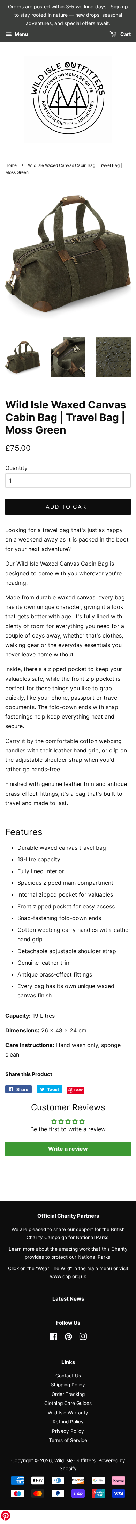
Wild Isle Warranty (68, 1412)
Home (11, 165)
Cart (125, 34)
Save (78, 1089)
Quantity (16, 467)
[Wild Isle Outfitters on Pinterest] (68, 1338)
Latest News (68, 1298)
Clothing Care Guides (68, 1403)
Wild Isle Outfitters (75, 1460)
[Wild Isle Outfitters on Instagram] (83, 1338)
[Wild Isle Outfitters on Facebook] (54, 1338)
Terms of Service (68, 1440)
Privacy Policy (68, 1431)
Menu (21, 34)
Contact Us (68, 1375)
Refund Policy (68, 1421)
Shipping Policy (68, 1384)
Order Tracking (68, 1394)
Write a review (68, 1148)
